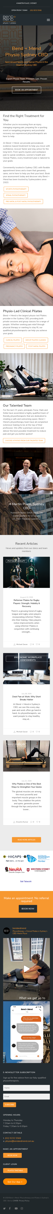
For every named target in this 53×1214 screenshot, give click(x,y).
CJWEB (15, 1201)
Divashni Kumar (22, 822)
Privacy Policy (24, 1201)
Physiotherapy (16, 561)
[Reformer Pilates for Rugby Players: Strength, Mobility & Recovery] (26, 602)
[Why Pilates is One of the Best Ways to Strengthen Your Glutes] (26, 782)
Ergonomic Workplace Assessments (28, 659)
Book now (28, 908)
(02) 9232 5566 (13, 1138)
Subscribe (9, 1105)
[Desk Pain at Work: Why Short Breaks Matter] (26, 694)
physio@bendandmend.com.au (19, 1141)
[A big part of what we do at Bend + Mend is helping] (26, 969)
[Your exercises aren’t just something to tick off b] (26, 1032)
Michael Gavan (22, 644)
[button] (48, 19)
